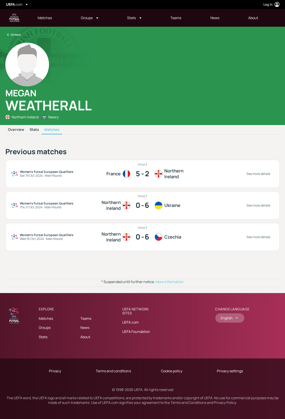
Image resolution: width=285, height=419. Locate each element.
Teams (85, 318)
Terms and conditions (113, 370)
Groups (45, 327)
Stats (34, 130)
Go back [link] (16, 34)
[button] (89, 18)
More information (169, 281)
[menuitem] (54, 18)
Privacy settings (230, 370)
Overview (16, 130)
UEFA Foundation (136, 331)
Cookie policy (171, 370)
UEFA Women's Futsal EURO (14, 18)
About (85, 336)
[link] (45, 18)
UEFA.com (130, 322)
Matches (51, 130)
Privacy (55, 370)
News (84, 327)
